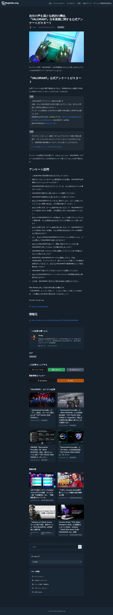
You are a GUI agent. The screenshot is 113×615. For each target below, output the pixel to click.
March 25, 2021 (50, 123)
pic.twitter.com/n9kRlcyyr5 (41, 120)
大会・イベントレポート (57, 3)
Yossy (40, 335)
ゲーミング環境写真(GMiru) (102, 3)
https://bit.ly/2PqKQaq (40, 306)
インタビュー (71, 3)
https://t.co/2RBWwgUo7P (71, 117)
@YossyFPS (53, 346)
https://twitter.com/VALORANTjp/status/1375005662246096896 (55, 320)
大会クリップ (87, 3)
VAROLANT (33, 356)
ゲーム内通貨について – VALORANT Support (47, 147)
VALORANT (61, 27)
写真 (79, 3)
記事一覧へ (43, 346)
